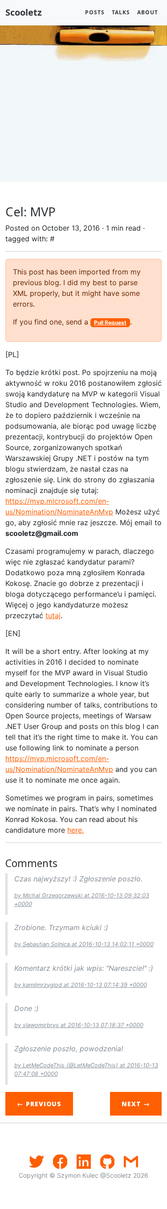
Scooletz (23, 12)
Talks (121, 12)
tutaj (53, 615)
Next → (136, 1103)
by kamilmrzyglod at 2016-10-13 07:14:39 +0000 (80, 985)
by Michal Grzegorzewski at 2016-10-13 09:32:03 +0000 (81, 899)
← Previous (39, 1103)
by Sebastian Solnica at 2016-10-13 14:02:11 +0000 (84, 944)
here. (75, 830)
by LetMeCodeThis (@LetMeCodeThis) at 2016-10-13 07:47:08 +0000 (86, 1069)
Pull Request (110, 322)
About (147, 12)
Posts (95, 12)
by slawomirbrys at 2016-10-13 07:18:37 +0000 (78, 1025)
